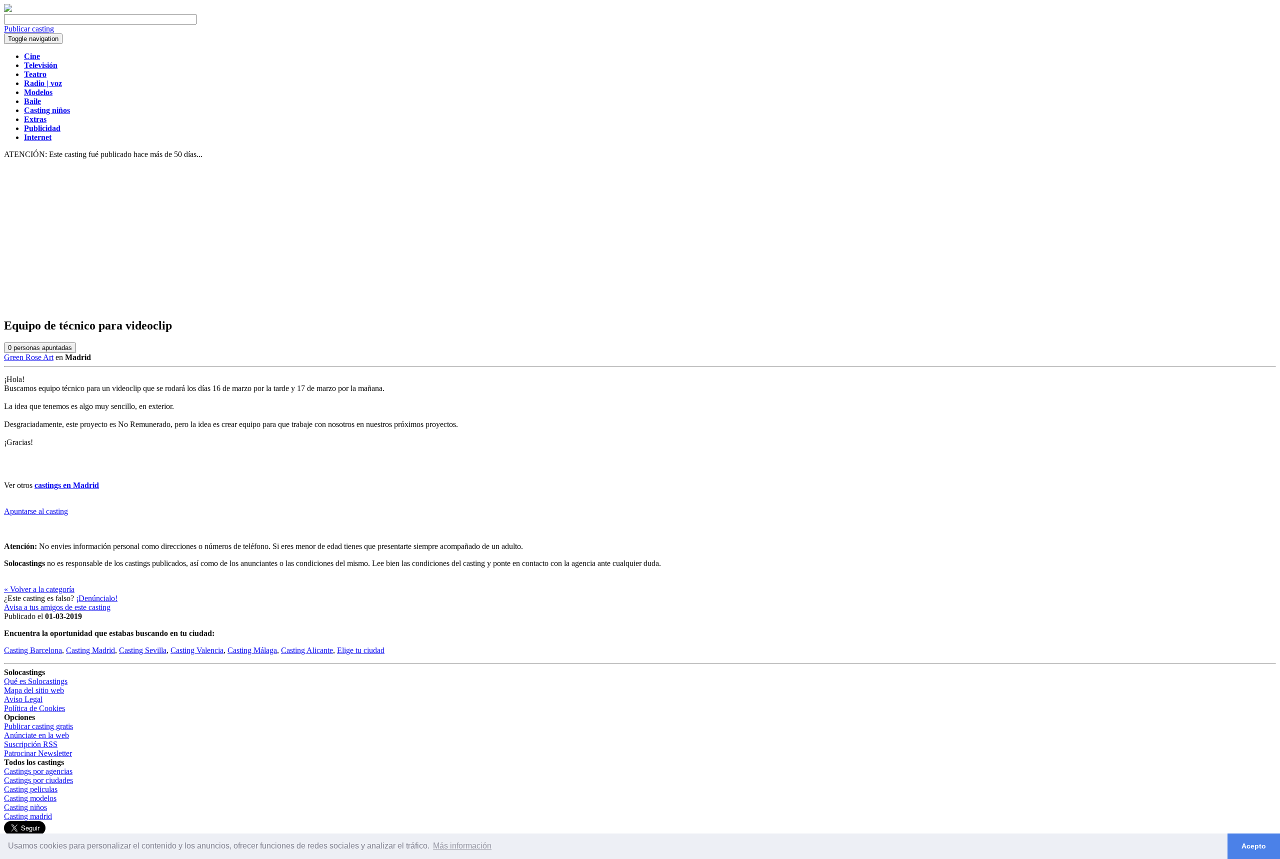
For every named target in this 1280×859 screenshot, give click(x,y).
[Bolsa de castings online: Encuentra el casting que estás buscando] (8, 9)
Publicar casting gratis (38, 726)
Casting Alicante (307, 650)
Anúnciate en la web (36, 735)
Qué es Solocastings (36, 681)
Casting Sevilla (142, 650)
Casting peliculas (31, 789)
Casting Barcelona (33, 650)
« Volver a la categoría (39, 589)
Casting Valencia (197, 650)
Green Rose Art (29, 357)
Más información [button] (462, 846)
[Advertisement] (640, 239)
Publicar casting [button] (29, 28)
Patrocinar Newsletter (38, 753)
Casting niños (25, 807)
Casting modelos (30, 798)
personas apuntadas (40, 348)
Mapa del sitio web (34, 690)
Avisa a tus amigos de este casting (57, 607)
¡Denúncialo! (97, 598)
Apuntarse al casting (36, 511)
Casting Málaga (252, 650)
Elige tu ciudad (360, 650)
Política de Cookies (34, 708)
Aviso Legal (23, 699)
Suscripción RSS (31, 744)
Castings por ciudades (38, 780)
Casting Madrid (90, 650)
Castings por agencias (38, 771)
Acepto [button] (1254, 846)
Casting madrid (28, 816)
